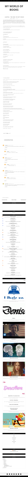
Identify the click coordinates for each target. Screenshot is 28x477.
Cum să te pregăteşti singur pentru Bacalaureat (13, 235)
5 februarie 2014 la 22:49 (13, 151)
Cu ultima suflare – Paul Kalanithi (13, 237)
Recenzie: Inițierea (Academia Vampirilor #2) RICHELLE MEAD (13, 242)
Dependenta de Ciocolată (13, 251)
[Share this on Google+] (5, 133)
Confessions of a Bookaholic (13, 248)
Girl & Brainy (13, 253)
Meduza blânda (13, 258)
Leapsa (14, 436)
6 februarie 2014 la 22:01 (13, 177)
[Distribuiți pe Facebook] (9, 133)
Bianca (6, 157)
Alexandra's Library (13, 265)
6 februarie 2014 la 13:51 (9, 157)
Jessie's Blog (13, 246)
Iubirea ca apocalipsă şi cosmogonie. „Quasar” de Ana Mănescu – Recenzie (13, 256)
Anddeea (13, 260)
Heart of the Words (13, 241)
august (5, 460)
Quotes (14, 440)
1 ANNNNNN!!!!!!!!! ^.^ (6, 465)
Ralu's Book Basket (13, 230)
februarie (5, 464)
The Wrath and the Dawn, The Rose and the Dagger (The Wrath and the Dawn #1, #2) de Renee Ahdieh (13, 249)
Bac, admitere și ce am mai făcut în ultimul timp (13, 246)
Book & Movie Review (14, 441)
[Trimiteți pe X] (3, 133)
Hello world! (13, 244)
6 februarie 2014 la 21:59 (13, 164)
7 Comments (16, 18)
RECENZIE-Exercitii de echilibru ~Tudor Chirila (13, 263)
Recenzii (14, 435)
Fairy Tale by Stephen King (13, 219)
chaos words (13, 272)
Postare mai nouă (4, 199)
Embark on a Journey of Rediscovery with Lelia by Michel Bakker (13, 221)
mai (4, 462)
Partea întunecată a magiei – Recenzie (13, 223)
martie (5, 463)
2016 (4, 458)
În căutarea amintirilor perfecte (13, 230)
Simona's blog (13, 225)
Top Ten (14, 442)
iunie (4, 461)
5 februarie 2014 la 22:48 (10, 145)
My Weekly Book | (13, 218)
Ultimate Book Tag (13, 268)
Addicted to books (13, 234)
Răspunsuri (6, 149)
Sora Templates (11, 476)
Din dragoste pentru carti (13, 223)
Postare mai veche (23, 199)
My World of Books (14, 7)
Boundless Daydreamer (13, 239)
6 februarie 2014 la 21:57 (10, 170)
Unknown (6, 145)
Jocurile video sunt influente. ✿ (13, 254)
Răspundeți (6, 147)
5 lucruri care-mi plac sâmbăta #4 (13, 261)
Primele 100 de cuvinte (14, 437)
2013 (4, 467)
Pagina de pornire (14, 199)
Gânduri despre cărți (13, 232)
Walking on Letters (13, 256)
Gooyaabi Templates (18, 476)
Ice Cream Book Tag (13, 270)
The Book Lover (13, 274)
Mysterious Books (13, 227)
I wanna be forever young (13, 267)
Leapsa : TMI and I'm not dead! (8, 466)
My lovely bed (13, 228)
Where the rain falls (13, 216)
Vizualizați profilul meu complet (14, 451)
